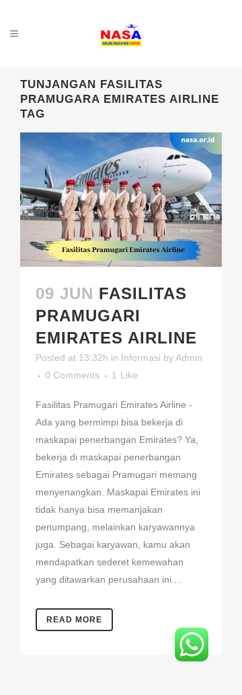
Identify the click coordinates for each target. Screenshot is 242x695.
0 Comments (72, 375)
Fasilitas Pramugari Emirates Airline (116, 315)
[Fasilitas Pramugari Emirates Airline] (121, 199)
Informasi (141, 357)
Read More (74, 619)
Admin (188, 357)
